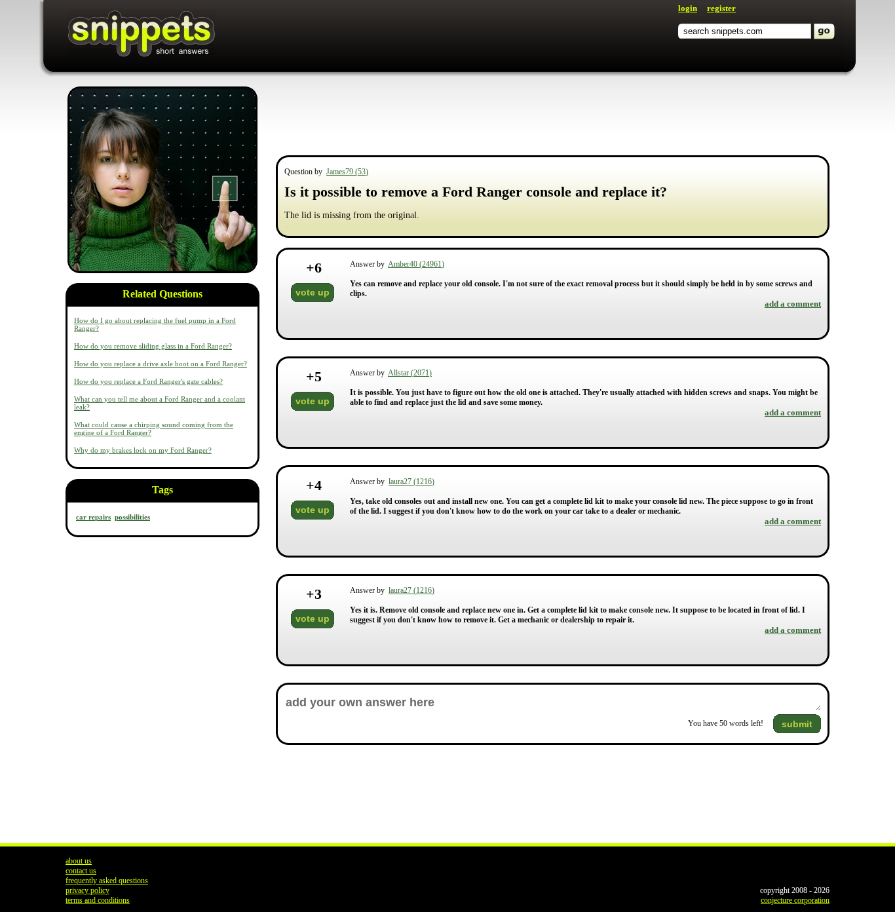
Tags (162, 489)
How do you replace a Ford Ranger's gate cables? (148, 381)
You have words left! (725, 723)
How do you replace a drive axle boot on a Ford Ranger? (160, 364)
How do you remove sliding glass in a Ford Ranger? (153, 346)
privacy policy (87, 890)
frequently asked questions (107, 880)
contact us (81, 870)
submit (797, 724)
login (687, 8)
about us (79, 860)
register (721, 8)
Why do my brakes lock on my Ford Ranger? (143, 450)
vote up (312, 292)
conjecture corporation (795, 900)
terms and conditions (98, 900)
